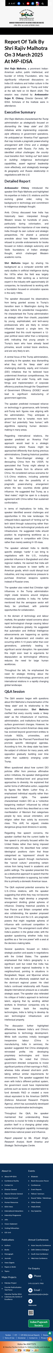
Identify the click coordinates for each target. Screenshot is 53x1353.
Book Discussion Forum (40, 1181)
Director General (11, 1189)
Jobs (6, 1219)
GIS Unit (8, 1232)
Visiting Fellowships (12, 1228)
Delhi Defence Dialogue (40, 1250)
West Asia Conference (39, 1258)
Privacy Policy (46, 1338)
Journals (8, 1258)
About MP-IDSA (11, 1176)
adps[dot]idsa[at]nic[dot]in (38, 1294)
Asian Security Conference (41, 1245)
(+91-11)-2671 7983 (36, 1283)
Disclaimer (22, 1338)
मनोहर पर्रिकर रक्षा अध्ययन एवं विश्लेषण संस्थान (26, 25)
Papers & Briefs (10, 1267)
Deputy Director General (14, 1194)
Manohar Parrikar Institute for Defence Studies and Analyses (26, 23)
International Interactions (14, 1211)
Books (7, 1250)
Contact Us (9, 1185)
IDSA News (9, 1207)
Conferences (35, 1185)
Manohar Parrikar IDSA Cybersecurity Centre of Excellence (13, 1296)
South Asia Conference (39, 1254)
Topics (7, 1271)
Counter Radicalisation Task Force (13, 1288)
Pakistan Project (10, 1283)
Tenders (8, 1335)
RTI (16, 1335)
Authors (7, 1245)
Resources (47, 1335)
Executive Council (11, 1198)
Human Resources (11, 1202)
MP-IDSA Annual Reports (30, 1335)
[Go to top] (49, 1339)
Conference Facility (12, 1181)
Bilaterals (34, 1176)
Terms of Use (9, 1338)
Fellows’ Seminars (37, 1194)
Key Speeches (36, 1211)
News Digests (9, 1262)
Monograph (9, 1254)
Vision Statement (11, 1224)
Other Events (36, 1202)
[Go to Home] (49, 1333)
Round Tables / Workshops (41, 1198)
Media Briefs (35, 1207)
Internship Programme (13, 1215)
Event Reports (36, 1189)
